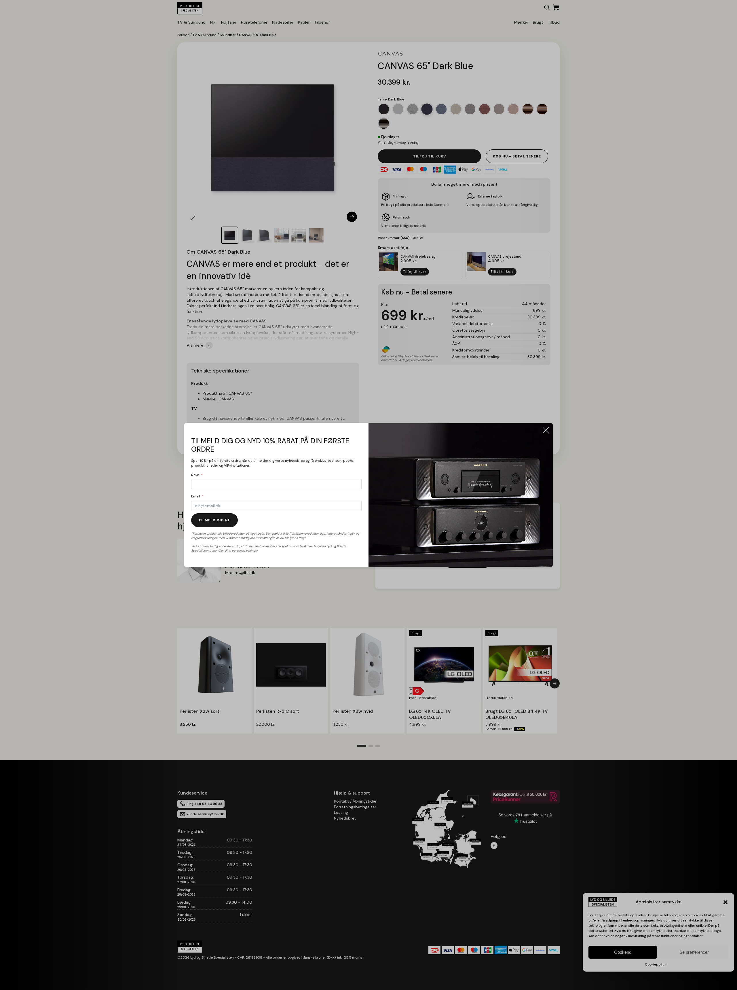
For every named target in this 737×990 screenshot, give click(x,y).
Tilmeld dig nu (214, 520)
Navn (195, 475)
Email (195, 496)
